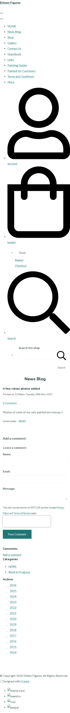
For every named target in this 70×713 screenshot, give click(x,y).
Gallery (12, 43)
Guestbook (14, 54)
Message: (9, 488)
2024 (13, 596)
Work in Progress (19, 572)
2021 (13, 613)
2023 (13, 602)
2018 (13, 630)
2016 (13, 641)
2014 (13, 652)
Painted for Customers (21, 71)
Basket (19, 260)
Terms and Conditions (20, 76)
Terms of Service (22, 513)
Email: (6, 471)
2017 (13, 635)
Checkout (21, 265)
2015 (13, 646)
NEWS (22, 421)
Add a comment (12, 554)
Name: (7, 454)
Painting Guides (17, 65)
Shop (10, 37)
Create (25, 681)
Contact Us (14, 48)
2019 (13, 624)
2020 (13, 618)
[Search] (61, 355)
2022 (13, 607)
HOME (11, 26)
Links (10, 59)
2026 (13, 585)
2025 (13, 590)
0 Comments (10, 403)
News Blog (14, 31)
